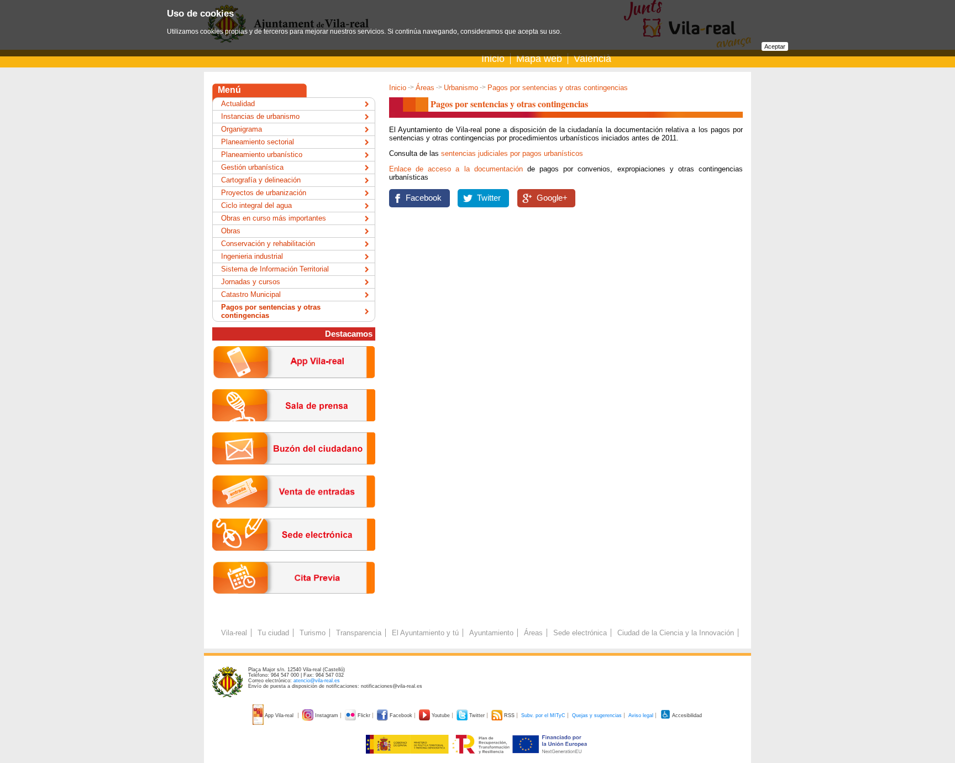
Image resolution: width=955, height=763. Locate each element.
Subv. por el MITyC (543, 715)
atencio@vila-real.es (316, 680)
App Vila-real (279, 715)
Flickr (364, 715)
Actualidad (238, 104)
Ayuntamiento (491, 633)
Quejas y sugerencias (597, 715)
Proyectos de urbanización (263, 193)
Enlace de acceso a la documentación (456, 169)
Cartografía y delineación (261, 180)
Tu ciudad (273, 633)
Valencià (592, 58)
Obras (230, 231)
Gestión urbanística (252, 167)
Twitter (489, 198)
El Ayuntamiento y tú (425, 633)
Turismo (313, 633)
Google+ (552, 198)
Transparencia (358, 633)
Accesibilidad (686, 715)
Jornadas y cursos (250, 282)
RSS (509, 715)
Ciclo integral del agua (256, 205)
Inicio (493, 58)
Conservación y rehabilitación (268, 243)
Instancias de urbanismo (260, 116)
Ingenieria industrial (252, 256)
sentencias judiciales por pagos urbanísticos (512, 153)
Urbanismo (461, 87)
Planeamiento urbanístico (261, 154)
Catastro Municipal (251, 294)
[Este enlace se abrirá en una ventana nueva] (293, 559)
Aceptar (774, 46)
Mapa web (539, 58)
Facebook (424, 198)
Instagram (326, 715)
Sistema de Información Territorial (275, 269)
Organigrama (241, 129)
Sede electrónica (580, 633)
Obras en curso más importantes (273, 218)
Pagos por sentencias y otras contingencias (271, 311)
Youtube (441, 715)
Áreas (425, 87)
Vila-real (234, 633)
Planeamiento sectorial (257, 142)
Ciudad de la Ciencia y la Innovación (675, 633)
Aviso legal (640, 715)
